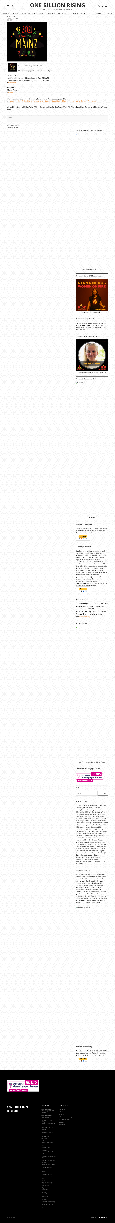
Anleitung (44, 1138)
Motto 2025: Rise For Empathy (48, 1128)
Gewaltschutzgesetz (83, 825)
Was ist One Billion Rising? (32, 13)
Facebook (95, 6)
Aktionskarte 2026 (10, 13)
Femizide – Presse (47, 1167)
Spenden (108, 13)
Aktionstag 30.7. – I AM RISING (48, 1111)
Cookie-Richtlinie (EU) (48, 1204)
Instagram (99, 6)
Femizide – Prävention (48, 1165)
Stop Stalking (84, 616)
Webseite (12, 82)
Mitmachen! (50, 13)
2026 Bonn (97, 861)
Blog (91, 13)
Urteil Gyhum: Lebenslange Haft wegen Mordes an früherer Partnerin (91, 816)
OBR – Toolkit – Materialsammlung (47, 1141)
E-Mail (10, 92)
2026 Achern (94, 857)
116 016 (97, 896)
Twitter (102, 6)
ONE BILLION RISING (57, 5)
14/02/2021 (16, 18)
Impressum (62, 1109)
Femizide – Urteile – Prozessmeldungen (47, 1175)
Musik (43, 1145)
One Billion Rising (25, 101)
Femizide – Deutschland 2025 (49, 1157)
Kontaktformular (46, 1194)
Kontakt (99, 13)
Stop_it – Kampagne (47, 1183)
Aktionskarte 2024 (47, 1117)
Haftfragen (79, 840)
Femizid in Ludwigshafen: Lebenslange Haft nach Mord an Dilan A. (91, 810)
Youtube (106, 6)
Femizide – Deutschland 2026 (49, 1152)
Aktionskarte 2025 (47, 1115)
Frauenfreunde (90, 846)
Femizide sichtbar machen (47, 1170)
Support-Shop (63, 13)
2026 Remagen (81, 849)
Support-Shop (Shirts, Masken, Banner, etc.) (62, 101)
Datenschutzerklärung (48, 1202)
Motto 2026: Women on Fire (48, 1124)
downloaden (80, 327)
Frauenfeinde (101, 846)
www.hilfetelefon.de (96, 898)
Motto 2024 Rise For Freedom (47, 1133)
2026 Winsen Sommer (90, 833)
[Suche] (13, 6)
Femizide (75, 13)
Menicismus (80, 846)
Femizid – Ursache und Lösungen (48, 1161)
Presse (83, 13)
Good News (45, 1189)
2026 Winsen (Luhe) (93, 849)
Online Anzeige (96, 825)
